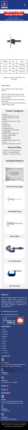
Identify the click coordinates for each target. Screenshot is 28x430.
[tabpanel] (14, 97)
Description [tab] (5, 85)
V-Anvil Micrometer (14, 261)
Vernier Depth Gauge (14, 211)
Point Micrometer (14, 286)
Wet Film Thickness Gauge (15, 186)
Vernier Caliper (14, 236)
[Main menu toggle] (25, 5)
